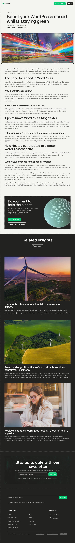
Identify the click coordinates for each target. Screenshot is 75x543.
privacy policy (51, 478)
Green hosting (12, 524)
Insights (31, 521)
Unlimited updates (14, 521)
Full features (12, 517)
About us (31, 517)
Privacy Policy (40, 502)
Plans (9, 514)
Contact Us (32, 524)
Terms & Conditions (52, 533)
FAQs (30, 514)
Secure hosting (13, 527)
